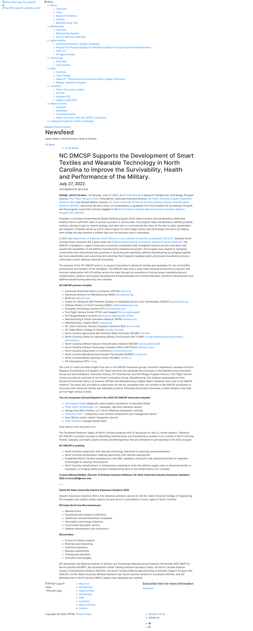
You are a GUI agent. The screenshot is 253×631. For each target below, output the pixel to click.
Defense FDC (63, 96)
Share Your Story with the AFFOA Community (81, 117)
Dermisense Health (75, 403)
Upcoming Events (66, 114)
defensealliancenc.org (126, 305)
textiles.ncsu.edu (114, 329)
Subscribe (148, 588)
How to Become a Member (71, 36)
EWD (53, 68)
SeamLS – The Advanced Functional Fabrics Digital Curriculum (90, 79)
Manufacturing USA (67, 22)
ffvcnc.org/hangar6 (129, 312)
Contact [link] (66, 126)
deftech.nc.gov (146, 347)
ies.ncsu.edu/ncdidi (149, 343)
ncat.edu (145, 333)
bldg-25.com (83, 298)
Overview (61, 8)
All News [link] (50, 144)
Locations (55, 86)
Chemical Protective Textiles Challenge (77, 43)
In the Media (72, 148)
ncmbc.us (126, 357)
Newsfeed (61, 110)
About (53, 5)
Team (59, 12)
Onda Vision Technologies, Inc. (82, 406)
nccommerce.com (122, 350)
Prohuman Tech (73, 413)
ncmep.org (141, 354)
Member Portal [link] (52, 126)
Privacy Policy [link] (84, 614)
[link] (149, 623)
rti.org (93, 361)
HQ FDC (60, 93)
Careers (60, 19)
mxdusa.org (105, 322)
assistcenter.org (179, 301)
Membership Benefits (67, 33)
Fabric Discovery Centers (70, 89)
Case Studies (63, 64)
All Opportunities (65, 54)
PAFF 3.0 (61, 50)
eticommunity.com (116, 308)
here (93, 426)
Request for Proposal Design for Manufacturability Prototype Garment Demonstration (103, 47)
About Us (84, 583)
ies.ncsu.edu (133, 326)
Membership (57, 26)
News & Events (58, 103)
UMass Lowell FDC (66, 100)
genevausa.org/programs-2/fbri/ (116, 315)
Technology (56, 57)
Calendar (61, 107)
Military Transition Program (71, 82)
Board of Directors (66, 15)
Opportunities (57, 40)
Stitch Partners (73, 420)
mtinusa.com (130, 319)
